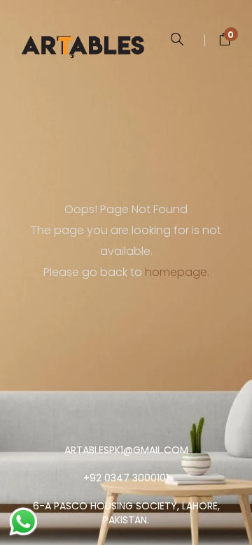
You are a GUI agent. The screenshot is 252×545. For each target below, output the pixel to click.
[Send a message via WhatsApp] (23, 521)
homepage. (177, 272)
